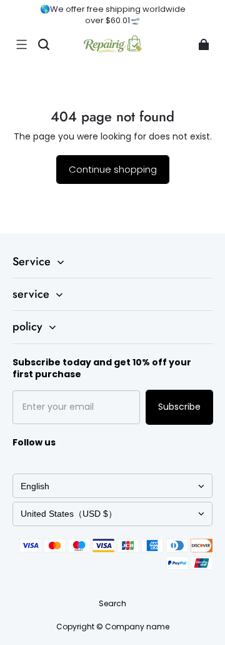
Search (112, 603)
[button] (21, 44)
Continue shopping (113, 169)
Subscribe (179, 406)
